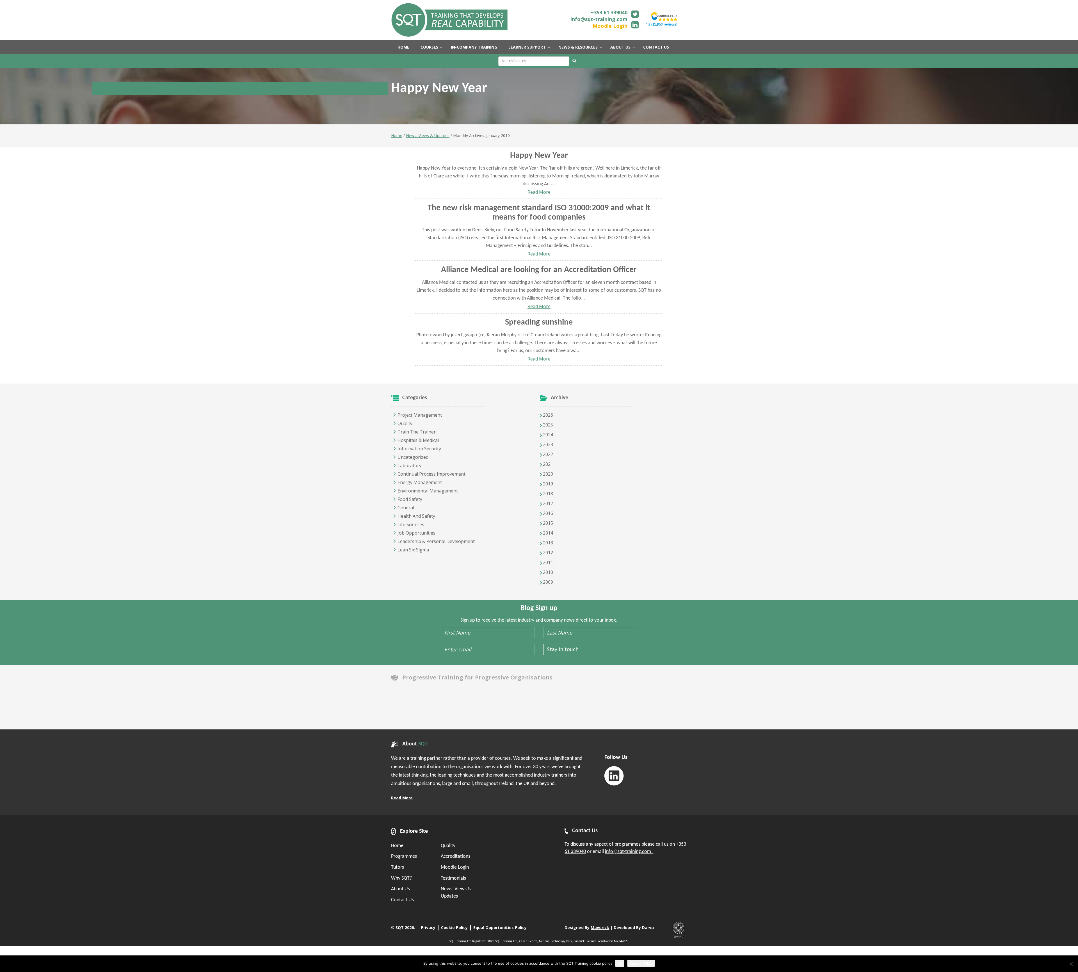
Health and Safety (416, 516)
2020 (547, 474)
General (406, 508)
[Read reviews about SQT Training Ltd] (664, 16)
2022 (547, 454)
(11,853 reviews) (661, 24)
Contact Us (402, 900)
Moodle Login (610, 25)
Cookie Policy (454, 927)
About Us (400, 889)
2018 (547, 493)
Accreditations (455, 856)
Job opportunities (416, 533)
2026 (547, 415)
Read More (539, 192)
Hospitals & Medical (418, 440)
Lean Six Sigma (413, 550)
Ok (619, 963)
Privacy (428, 927)
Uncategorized (413, 457)
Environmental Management (428, 491)
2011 (547, 562)
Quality (405, 423)
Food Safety (410, 499)
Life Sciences (411, 524)
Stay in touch (563, 649)
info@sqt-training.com (598, 19)
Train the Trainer (417, 432)
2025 (547, 425)
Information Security (419, 449)
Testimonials (453, 878)
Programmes (404, 856)
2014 (547, 533)
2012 (547, 552)
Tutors (397, 867)
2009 (547, 582)
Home (396, 135)
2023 (547, 444)
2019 (547, 484)
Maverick (600, 927)
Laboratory (409, 465)
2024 (547, 435)
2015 (547, 523)
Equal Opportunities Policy (500, 927)
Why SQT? (401, 878)
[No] (1071, 964)
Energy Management (420, 482)
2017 (547, 503)
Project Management (420, 415)
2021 (547, 464)
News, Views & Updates (427, 135)
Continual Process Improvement (431, 474)
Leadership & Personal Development (436, 541)
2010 (547, 572)
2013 (547, 543)
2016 (547, 513)
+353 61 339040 (609, 12)
